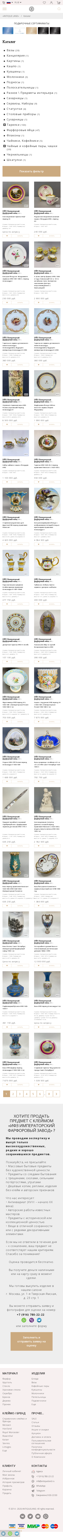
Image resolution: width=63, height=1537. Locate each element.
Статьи (35, 1422)
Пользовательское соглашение (41, 1442)
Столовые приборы (23, 114)
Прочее (7, 1404)
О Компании (38, 1457)
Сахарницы (17, 98)
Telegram (40, 1490)
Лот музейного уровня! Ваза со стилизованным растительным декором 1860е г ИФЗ (46, 948)
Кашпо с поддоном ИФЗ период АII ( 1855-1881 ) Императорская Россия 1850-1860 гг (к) (47, 704)
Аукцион (36, 1433)
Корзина (7, 1489)
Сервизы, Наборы (22, 103)
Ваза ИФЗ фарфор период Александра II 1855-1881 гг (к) (13, 1069)
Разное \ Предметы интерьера (32, 93)
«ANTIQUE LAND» (11, 16)
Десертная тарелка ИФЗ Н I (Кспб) (15, 645)
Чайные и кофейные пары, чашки (32, 147)
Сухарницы (17, 119)
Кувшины (16, 71)
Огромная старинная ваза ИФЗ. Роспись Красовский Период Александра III (14, 407)
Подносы (15, 82)
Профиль (7, 1485)
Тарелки (16, 125)
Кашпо (14, 66)
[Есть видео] (58, 508)
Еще (34, 1404)
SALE (34, 1418)
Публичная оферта (42, 1453)
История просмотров (14, 1482)
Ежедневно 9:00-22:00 (46, 1495)
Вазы (13, 50)
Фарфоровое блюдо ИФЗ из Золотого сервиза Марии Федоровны (44, 407)
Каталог (27, 16)
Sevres (6, 1443)
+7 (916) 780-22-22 (30, 1314)
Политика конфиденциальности (43, 1448)
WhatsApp (40, 1485)
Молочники (17, 77)
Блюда (35, 1378)
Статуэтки (16, 109)
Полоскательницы (22, 87)
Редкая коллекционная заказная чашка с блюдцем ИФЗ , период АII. (46, 219)
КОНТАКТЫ (39, 1466)
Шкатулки (16, 160)
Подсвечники (39, 1400)
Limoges (7, 1447)
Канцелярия (18, 55)
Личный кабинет (12, 1471)
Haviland (7, 1428)
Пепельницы (39, 1397)
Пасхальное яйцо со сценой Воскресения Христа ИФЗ (44, 646)
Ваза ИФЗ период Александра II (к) (47, 1006)
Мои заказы (9, 1474)
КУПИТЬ (20, 236)
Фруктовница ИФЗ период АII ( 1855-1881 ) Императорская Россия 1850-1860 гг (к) (15, 704)
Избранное (9, 1478)
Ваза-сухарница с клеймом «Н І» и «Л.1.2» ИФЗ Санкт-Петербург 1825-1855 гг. (47, 764)
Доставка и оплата (41, 1437)
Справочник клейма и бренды (15, 1420)
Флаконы (15, 135)
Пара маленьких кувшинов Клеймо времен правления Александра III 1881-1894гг (13, 587)
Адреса (39, 1471)
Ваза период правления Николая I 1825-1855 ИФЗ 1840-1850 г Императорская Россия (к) (16, 889)
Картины (15, 61)
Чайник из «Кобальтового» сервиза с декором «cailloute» (45, 586)
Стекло (6, 1386)
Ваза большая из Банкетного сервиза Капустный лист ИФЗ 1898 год (47, 889)
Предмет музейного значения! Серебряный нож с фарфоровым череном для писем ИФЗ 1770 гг (15, 824)
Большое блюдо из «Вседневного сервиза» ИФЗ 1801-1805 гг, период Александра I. (16, 279)
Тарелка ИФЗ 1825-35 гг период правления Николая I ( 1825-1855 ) (46, 466)
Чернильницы (19, 154)
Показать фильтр (31, 171)
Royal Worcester (11, 1432)
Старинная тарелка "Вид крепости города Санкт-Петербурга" (47, 1069)
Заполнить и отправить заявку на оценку (31, 1341)
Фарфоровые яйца (23, 130)
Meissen (7, 1425)
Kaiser (6, 1439)
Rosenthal (8, 1436)
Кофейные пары (40, 1386)
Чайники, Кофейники (25, 141)
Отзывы (36, 1426)
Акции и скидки (40, 1429)
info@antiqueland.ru (45, 1481)
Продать (7, 1493)
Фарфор (7, 1378)
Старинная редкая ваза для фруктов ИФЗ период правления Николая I (15, 525)
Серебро (7, 1393)
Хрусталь (7, 1382)
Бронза (6, 1397)
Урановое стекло (11, 1389)
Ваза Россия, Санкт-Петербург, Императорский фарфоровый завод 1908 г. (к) (14, 948)
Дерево (7, 1400)
